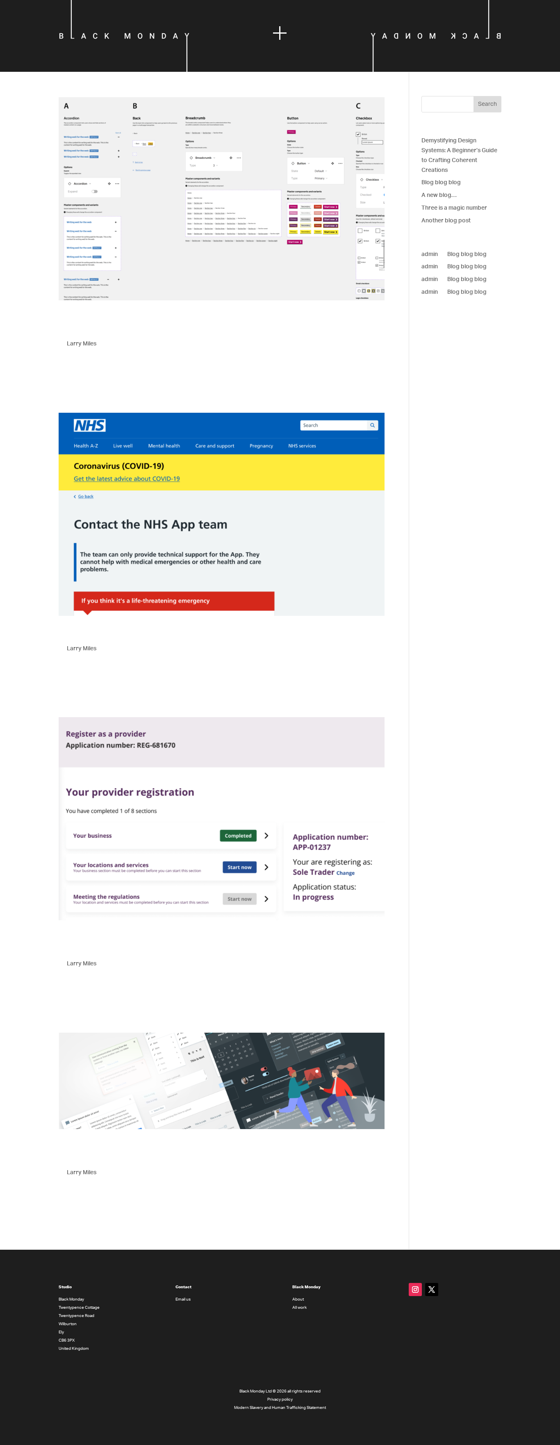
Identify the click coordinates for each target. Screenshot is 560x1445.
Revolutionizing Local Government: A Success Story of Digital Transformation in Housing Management (209, 324)
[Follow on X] (431, 1289)
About (298, 1299)
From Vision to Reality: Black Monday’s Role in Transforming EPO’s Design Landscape (221, 1153)
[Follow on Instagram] (415, 1289)
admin (429, 254)
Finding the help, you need (123, 634)
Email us (183, 1299)
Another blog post (446, 221)
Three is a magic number (454, 208)
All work (299, 1308)
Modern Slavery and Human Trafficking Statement (280, 1408)
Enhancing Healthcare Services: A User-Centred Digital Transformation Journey (194, 944)
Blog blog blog (441, 182)
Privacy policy (280, 1399)
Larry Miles (81, 344)
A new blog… (439, 195)
